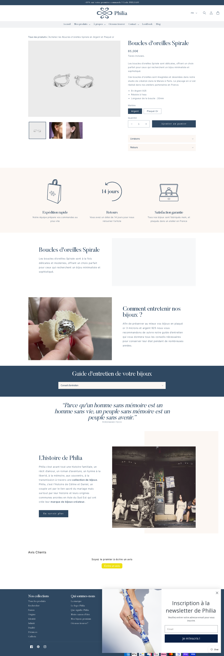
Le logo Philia (78, 606)
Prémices (32, 632)
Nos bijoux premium (81, 619)
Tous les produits (37, 37)
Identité (32, 619)
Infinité (31, 623)
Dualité (31, 628)
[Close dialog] (217, 593)
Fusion (31, 610)
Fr (192, 13)
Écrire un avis (112, 565)
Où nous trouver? (79, 623)
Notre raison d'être (80, 615)
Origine (32, 615)
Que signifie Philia (80, 610)
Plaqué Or (152, 111)
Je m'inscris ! (191, 638)
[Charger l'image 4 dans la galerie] (74, 130)
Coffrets (32, 637)
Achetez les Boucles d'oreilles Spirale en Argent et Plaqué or (81, 37)
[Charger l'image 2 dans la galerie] (55, 130)
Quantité (132, 118)
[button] (81, 24)
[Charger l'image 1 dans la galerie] (37, 130)
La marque (76, 601)
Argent (135, 111)
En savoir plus (53, 514)
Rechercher (34, 606)
